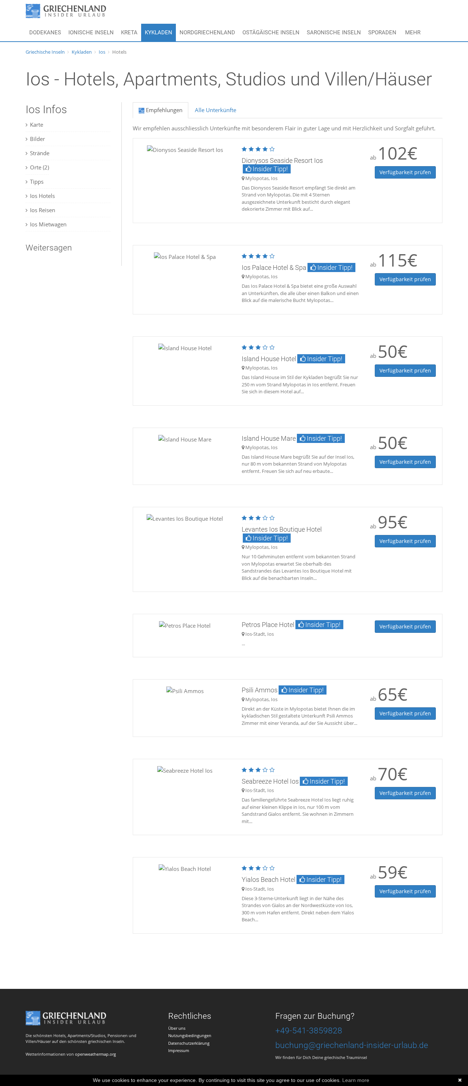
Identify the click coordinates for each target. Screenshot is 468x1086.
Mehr (412, 32)
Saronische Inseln (334, 32)
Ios (102, 52)
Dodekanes (45, 32)
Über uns (176, 1028)
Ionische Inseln (91, 32)
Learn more (355, 1080)
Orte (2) (39, 167)
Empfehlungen (163, 110)
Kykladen (158, 32)
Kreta (129, 32)
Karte (36, 124)
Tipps (37, 181)
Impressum (178, 1050)
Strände (39, 153)
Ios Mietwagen (48, 224)
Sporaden (382, 32)
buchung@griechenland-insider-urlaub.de (351, 1045)
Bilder (37, 138)
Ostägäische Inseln (270, 32)
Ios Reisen (42, 210)
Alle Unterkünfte (215, 110)
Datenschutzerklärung (189, 1043)
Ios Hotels (42, 195)
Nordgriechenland (207, 32)
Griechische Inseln (45, 52)
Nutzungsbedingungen (189, 1035)
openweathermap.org (95, 1054)
